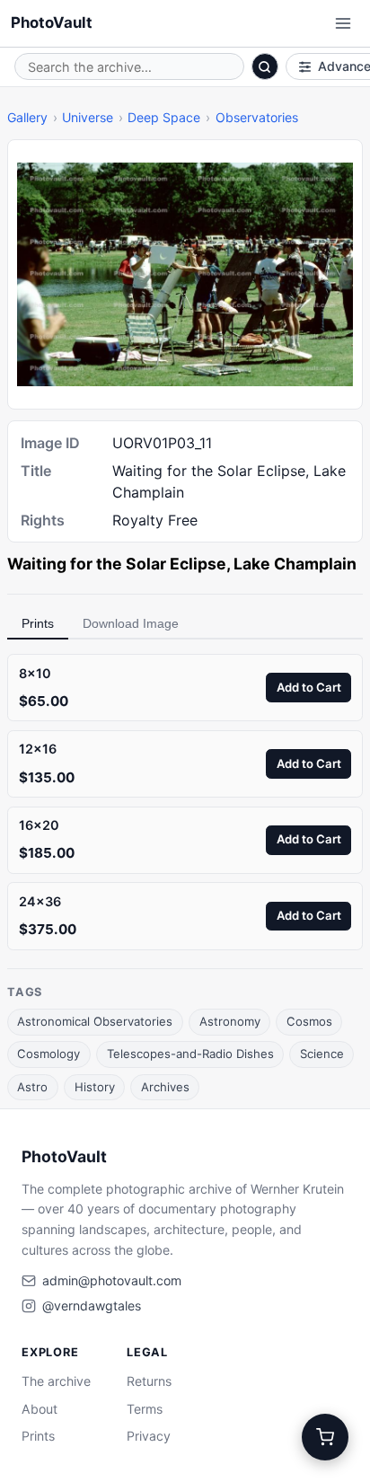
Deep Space (164, 117)
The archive (56, 1381)
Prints (38, 623)
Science (322, 1053)
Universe (87, 117)
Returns (149, 1381)
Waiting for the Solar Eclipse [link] (116, 563)
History (95, 1087)
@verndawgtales (91, 1305)
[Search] (264, 66)
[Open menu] (343, 23)
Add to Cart (309, 687)
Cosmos (309, 1021)
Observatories (257, 117)
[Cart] (325, 1437)
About (39, 1408)
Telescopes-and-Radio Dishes (190, 1053)
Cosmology (48, 1053)
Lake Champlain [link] (295, 563)
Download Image (131, 623)
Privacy (149, 1435)
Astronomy (229, 1021)
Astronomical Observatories (94, 1021)
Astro (32, 1087)
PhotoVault (51, 22)
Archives (165, 1087)
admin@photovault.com (111, 1280)
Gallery (27, 117)
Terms (145, 1408)
